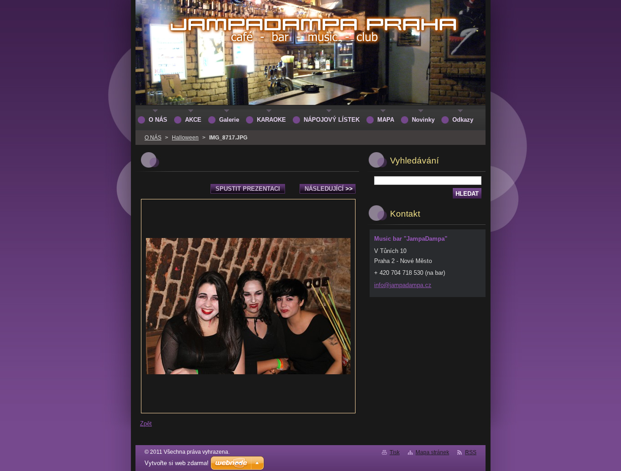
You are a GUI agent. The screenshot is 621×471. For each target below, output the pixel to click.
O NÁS (153, 137)
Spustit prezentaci (247, 188)
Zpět (146, 423)
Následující (329, 188)
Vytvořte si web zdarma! (177, 463)
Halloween (185, 137)
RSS (470, 452)
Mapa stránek (432, 452)
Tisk (395, 452)
